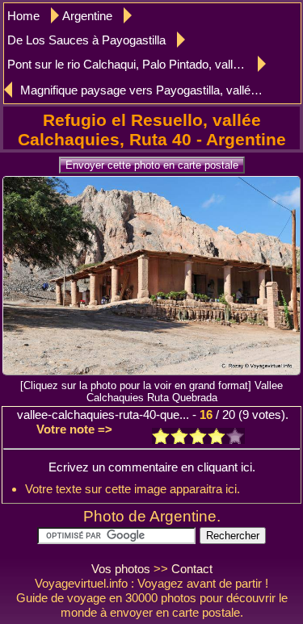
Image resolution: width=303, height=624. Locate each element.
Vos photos (120, 569)
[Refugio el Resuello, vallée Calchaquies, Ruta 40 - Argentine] (151, 370)
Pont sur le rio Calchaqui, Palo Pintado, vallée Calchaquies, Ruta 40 (136, 64)
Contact (192, 569)
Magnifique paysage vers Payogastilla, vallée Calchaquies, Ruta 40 (142, 90)
